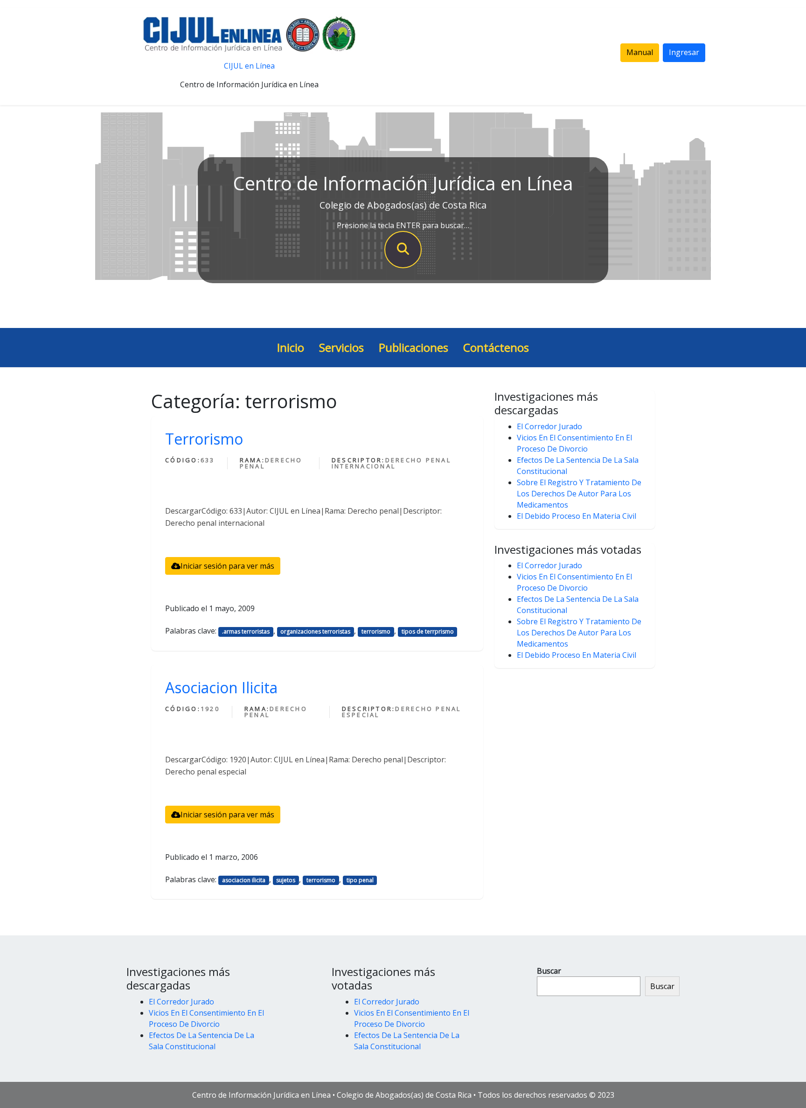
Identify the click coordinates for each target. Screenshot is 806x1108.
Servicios (341, 347)
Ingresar (684, 52)
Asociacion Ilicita (221, 687)
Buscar (549, 971)
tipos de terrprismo (428, 631)
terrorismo (375, 631)
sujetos (285, 880)
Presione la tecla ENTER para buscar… (403, 225)
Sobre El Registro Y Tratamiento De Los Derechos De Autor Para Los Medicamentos (579, 493)
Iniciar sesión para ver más (227, 566)
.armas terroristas (246, 631)
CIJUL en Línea (249, 66)
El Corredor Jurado (549, 426)
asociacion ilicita (243, 880)
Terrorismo (204, 439)
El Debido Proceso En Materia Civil (576, 516)
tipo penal (360, 880)
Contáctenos (496, 347)
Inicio (290, 347)
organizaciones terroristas (315, 631)
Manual (639, 52)
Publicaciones (413, 347)
